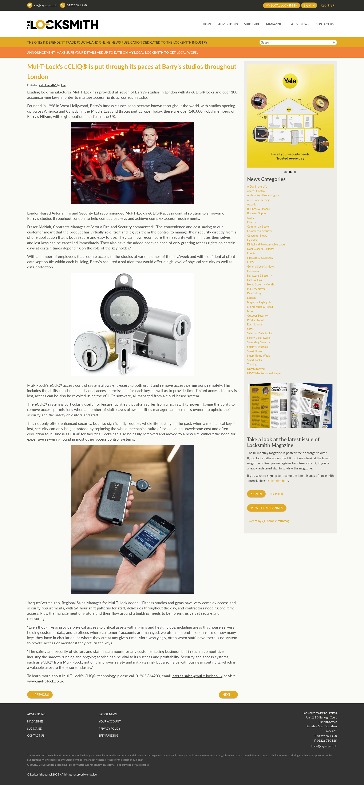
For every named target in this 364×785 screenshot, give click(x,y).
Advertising (228, 24)
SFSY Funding (108, 735)
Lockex (251, 298)
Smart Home (254, 351)
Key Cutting (254, 293)
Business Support (257, 213)
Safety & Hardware (258, 338)
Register (327, 5)
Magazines (274, 24)
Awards (251, 204)
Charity (251, 222)
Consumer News (257, 235)
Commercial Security (259, 231)
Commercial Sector (258, 226)
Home (207, 24)
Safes (250, 329)
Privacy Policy (109, 728)
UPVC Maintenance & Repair (264, 373)
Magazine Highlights (259, 302)
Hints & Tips (254, 280)
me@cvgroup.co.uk (45, 5)
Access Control (256, 191)
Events (251, 253)
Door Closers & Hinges (260, 249)
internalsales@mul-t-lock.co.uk (197, 675)
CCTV (250, 218)
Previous (40, 694)
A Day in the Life (257, 186)
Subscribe (252, 24)
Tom (63, 85)
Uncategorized (256, 369)
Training (252, 364)
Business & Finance (258, 209)
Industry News (256, 289)
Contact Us (325, 24)
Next (228, 694)
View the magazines (267, 508)
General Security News (261, 266)
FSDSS (251, 262)
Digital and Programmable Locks (266, 244)
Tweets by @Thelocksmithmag (268, 520)
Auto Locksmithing (258, 200)
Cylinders (252, 240)
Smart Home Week (258, 355)
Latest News (299, 24)
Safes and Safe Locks (259, 333)
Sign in (309, 5)
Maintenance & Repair (260, 307)
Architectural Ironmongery (263, 195)
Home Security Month (260, 284)
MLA (250, 311)
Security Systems (257, 347)
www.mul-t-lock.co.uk (45, 681)
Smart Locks (254, 360)
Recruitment (254, 324)
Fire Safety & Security (260, 258)
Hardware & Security (259, 275)
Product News (255, 320)
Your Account (110, 721)
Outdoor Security (257, 315)
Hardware (253, 271)
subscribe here (278, 480)
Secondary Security (258, 342)
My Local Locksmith (282, 5)
